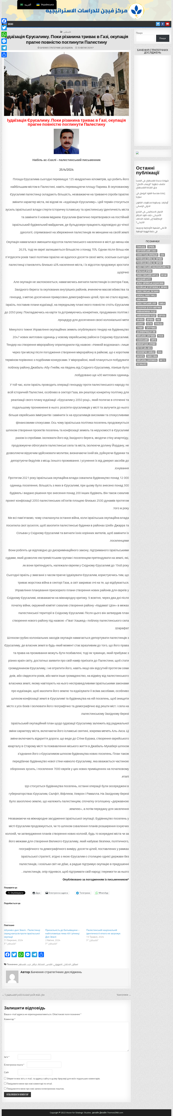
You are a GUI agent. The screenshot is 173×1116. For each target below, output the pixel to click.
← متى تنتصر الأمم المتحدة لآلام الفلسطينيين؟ (23, 995)
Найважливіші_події (146, 311)
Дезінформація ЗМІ (146, 331)
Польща (159, 323)
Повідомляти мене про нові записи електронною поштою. (35, 1089)
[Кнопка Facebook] (163, 24)
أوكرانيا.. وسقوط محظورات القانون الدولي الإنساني (152, 204)
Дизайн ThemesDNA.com (111, 1112)
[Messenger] (4, 41)
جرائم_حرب (32, 964)
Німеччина (142, 299)
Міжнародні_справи (146, 344)
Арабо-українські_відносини (150, 283)
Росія (160, 335)
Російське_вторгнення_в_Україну (152, 287)
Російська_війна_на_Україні (149, 259)
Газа (160, 352)
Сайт (6, 1072)
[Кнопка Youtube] (167, 24)
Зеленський (142, 340)
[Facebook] (4, 21)
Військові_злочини (146, 335)
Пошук (139, 33)
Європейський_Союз (146, 250)
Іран (158, 319)
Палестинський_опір (146, 303)
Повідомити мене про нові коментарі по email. (29, 1083)
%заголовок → (124, 995)
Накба (162, 303)
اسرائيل (75, 964)
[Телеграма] (4, 48)
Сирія (153, 340)
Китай (164, 275)
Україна (140, 319)
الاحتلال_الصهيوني (62, 964)
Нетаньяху (141, 364)
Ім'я (6, 1057)
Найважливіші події (146, 315)
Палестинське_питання (148, 291)
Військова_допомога (147, 360)
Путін (149, 323)
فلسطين (67, 32)
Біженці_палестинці (146, 295)
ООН (162, 254)
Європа (161, 315)
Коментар (9, 1019)
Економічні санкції (146, 352)
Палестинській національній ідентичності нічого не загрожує (103, 932)
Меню (10, 24)
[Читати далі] (4, 54)
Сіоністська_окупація (147, 254)
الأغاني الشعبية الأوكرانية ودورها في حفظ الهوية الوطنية (151, 229)
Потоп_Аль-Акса (144, 348)
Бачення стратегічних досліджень (56, 48)
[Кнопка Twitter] (158, 24)
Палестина (152, 356)
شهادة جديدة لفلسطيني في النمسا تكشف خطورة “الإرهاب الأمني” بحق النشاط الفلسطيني (152, 184)
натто (162, 360)
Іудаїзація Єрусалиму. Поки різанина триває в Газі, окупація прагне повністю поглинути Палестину (66, 39)
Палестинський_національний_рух (153, 267)
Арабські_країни (144, 271)
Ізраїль (151, 246)
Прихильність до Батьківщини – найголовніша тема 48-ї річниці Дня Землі (62, 933)
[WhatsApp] (4, 34)
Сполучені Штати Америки (149, 307)
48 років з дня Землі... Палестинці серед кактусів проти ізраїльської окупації (22, 933)
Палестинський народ (147, 275)
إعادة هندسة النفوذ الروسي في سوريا (150, 195)
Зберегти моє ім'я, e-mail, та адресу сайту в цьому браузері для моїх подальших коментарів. (53, 1078)
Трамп (140, 327)
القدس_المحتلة (45, 964)
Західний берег (144, 279)
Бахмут (140, 323)
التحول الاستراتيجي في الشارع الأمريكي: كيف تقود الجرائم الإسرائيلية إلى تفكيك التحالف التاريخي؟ (149, 217)
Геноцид (141, 246)
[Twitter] (4, 27)
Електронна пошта (14, 1065)
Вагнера (140, 356)
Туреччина (151, 327)
